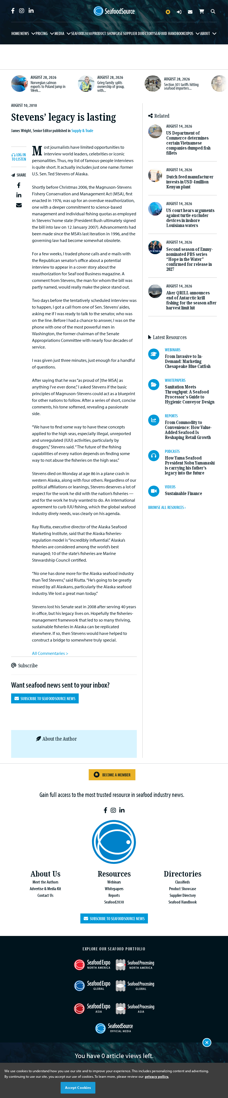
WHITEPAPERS (175, 380)
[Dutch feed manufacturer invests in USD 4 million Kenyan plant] (155, 175)
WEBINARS (172, 349)
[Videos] (156, 491)
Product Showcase (107, 33)
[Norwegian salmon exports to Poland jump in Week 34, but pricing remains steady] (19, 83)
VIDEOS (170, 486)
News (24, 33)
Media (59, 33)
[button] (18, 185)
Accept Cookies (78, 1087)
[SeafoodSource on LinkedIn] (31, 11)
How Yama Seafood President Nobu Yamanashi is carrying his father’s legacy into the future (190, 465)
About (205, 33)
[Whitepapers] (156, 384)
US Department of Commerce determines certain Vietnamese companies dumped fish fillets (188, 143)
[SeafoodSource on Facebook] (13, 11)
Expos (188, 33)
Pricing (42, 33)
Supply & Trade (82, 130)
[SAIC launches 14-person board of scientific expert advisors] (219, 83)
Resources (114, 874)
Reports (114, 895)
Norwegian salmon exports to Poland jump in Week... (48, 86)
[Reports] (156, 420)
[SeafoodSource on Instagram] (21, 11)
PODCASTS (172, 451)
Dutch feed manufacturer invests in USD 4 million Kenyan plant (190, 182)
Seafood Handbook (169, 33)
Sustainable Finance (183, 493)
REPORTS (171, 415)
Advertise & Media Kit (45, 888)
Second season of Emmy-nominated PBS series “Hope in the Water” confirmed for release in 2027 (189, 259)
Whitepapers (114, 888)
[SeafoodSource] (114, 11)
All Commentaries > (50, 653)
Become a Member (116, 775)
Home (15, 33)
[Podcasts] (156, 455)
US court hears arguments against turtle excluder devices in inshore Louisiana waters (190, 218)
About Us (45, 874)
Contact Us (45, 895)
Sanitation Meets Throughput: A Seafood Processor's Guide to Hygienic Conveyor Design (189, 394)
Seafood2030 (81, 33)
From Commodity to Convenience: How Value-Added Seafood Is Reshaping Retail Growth (188, 430)
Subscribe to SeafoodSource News (47, 698)
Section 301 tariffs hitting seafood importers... (181, 86)
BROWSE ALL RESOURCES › (166, 507)
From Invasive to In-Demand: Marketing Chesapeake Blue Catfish (187, 361)
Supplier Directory (138, 33)
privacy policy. (157, 1076)
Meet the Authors (45, 882)
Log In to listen (19, 157)
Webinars (114, 882)
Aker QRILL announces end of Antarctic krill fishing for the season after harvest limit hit (191, 300)
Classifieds (182, 882)
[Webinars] (156, 354)
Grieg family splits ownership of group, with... (110, 86)
